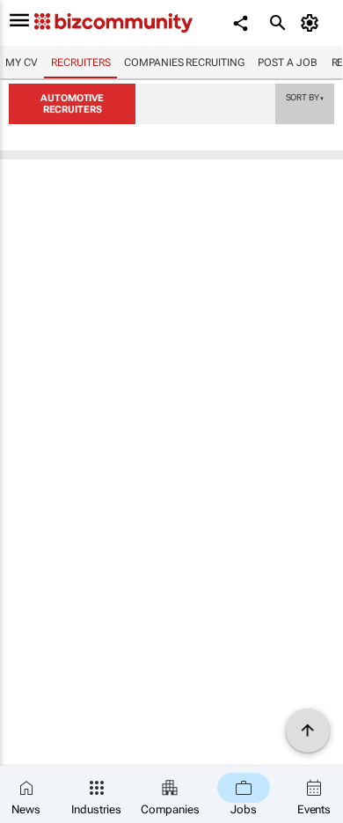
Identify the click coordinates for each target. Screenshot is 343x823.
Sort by (305, 96)
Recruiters (80, 62)
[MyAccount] (312, 23)
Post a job (287, 62)
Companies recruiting (184, 62)
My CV (21, 62)
